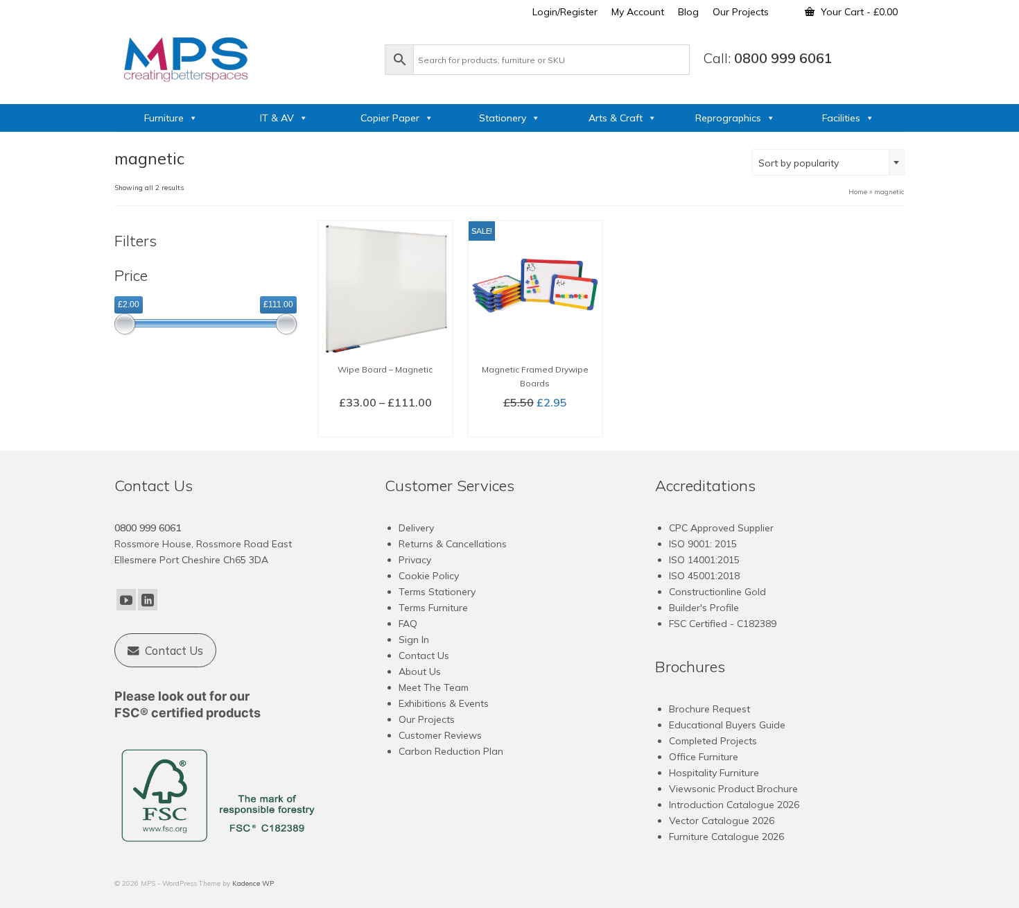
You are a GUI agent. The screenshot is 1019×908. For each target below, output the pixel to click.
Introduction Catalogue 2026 (734, 804)
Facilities (841, 118)
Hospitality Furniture (714, 772)
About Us (420, 671)
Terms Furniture (433, 607)
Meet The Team (434, 687)
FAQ (408, 623)
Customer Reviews (440, 735)
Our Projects (427, 719)
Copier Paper (389, 118)
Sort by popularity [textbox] (798, 163)
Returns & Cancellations (453, 544)
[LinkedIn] (147, 600)
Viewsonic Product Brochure (733, 788)
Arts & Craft (616, 118)
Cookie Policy (429, 575)
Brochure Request (709, 709)
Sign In (414, 639)
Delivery (416, 528)
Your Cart (858, 12)
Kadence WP (253, 883)
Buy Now (535, 425)
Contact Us (424, 655)
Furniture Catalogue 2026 (726, 836)
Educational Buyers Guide (727, 725)
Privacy (415, 560)
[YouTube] (126, 600)
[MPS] (242, 57)
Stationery (502, 118)
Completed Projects (713, 741)
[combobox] (828, 162)
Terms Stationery (437, 591)
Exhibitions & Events (444, 703)
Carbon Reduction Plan (451, 751)
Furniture (164, 118)
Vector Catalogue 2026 (721, 820)
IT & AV (277, 118)
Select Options (385, 425)
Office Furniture (703, 757)
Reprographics (728, 118)
